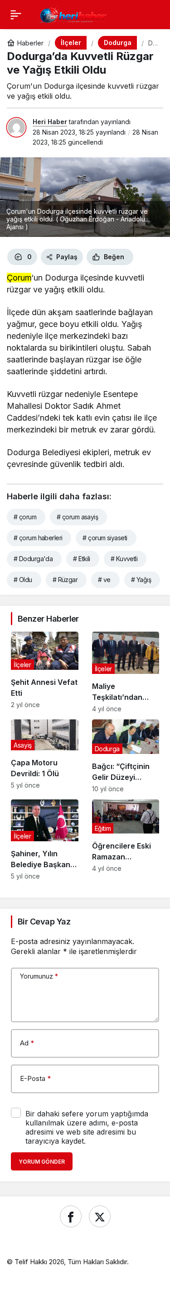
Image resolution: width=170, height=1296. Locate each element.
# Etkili (81, 559)
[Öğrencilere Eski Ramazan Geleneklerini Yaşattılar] (126, 839)
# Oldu (23, 579)
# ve (104, 579)
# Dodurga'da (33, 559)
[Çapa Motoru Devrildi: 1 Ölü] (44, 756)
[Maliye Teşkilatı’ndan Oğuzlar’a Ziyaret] (126, 672)
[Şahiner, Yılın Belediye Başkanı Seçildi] (44, 839)
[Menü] (16, 14)
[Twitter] (100, 1216)
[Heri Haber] (73, 13)
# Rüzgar (65, 579)
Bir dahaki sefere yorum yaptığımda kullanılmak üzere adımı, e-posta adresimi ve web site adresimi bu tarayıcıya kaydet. (86, 1127)
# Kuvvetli (124, 559)
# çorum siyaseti (105, 538)
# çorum (25, 517)
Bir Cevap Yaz (44, 921)
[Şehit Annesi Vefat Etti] (44, 672)
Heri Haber (50, 122)
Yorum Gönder (42, 1161)
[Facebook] (71, 1216)
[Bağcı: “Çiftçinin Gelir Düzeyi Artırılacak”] (126, 756)
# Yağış (141, 579)
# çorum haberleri (38, 538)
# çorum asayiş (77, 517)
